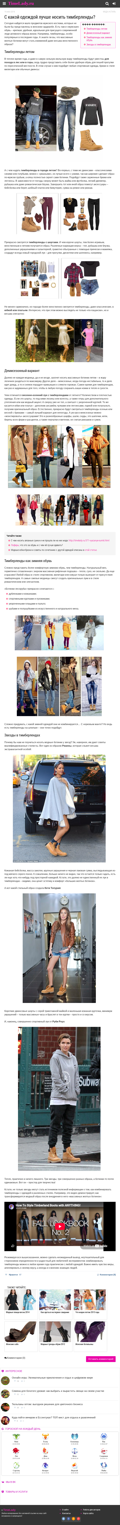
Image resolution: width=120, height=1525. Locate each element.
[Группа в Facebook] (68, 1520)
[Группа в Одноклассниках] (73, 1520)
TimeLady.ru (21, 3)
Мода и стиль (109, 12)
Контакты (66, 1513)
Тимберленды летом (96, 28)
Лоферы (15, 545)
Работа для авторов (91, 1509)
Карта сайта (88, 1513)
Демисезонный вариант (98, 33)
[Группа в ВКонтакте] (63, 1520)
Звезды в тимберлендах (98, 44)
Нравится (15, 1275)
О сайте (65, 1509)
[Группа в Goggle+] (78, 1520)
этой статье (91, 550)
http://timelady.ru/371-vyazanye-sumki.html (89, 540)
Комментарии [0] (107, 1275)
